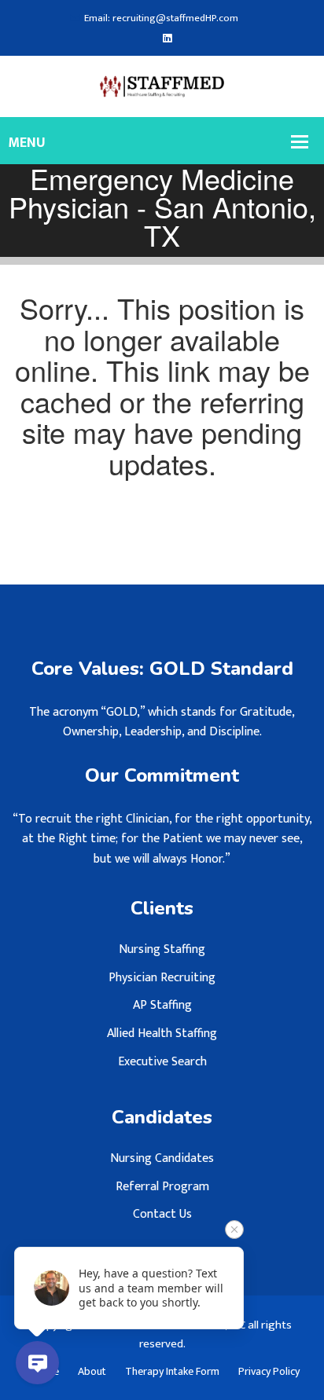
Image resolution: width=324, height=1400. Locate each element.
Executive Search (162, 1061)
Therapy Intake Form (172, 1371)
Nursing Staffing (162, 949)
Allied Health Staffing (162, 1033)
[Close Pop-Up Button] (234, 1229)
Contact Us (162, 1214)
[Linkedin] (167, 39)
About (92, 1371)
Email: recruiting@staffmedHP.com (161, 18)
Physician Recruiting (162, 977)
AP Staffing (162, 1005)
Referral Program (162, 1186)
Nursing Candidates (162, 1158)
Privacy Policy (269, 1371)
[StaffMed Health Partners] (162, 86)
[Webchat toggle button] (37, 1362)
